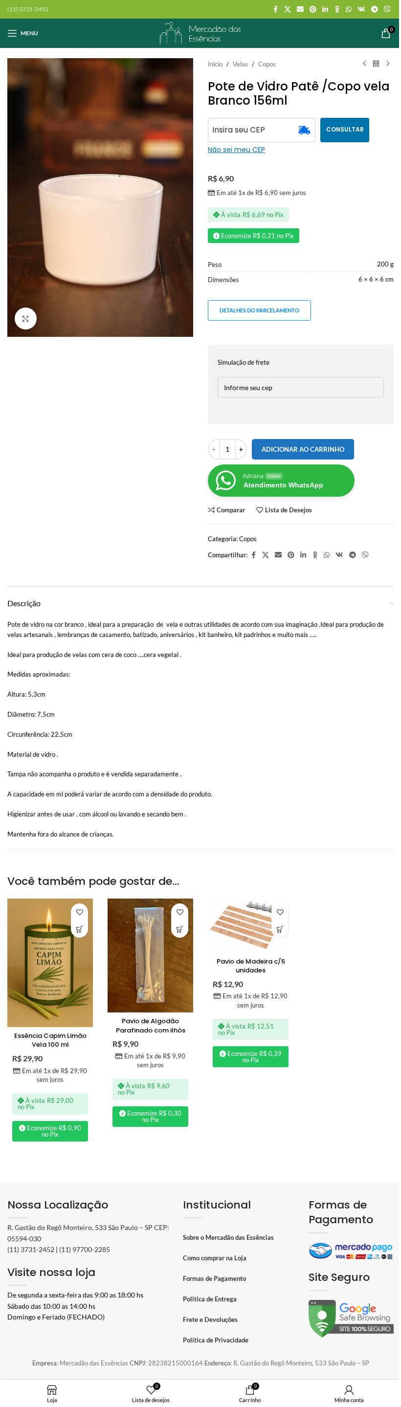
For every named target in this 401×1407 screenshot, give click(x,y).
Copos (267, 64)
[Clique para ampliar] (26, 319)
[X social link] (287, 9)
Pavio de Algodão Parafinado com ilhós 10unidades (150, 1029)
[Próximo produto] (388, 64)
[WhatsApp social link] (349, 9)
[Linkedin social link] (325, 9)
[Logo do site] (200, 32)
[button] (79, 929)
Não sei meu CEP (236, 149)
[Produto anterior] (364, 64)
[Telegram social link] (374, 9)
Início (215, 64)
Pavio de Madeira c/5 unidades (251, 966)
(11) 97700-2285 (84, 1249)
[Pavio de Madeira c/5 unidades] (250, 925)
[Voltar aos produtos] (376, 64)
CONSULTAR (345, 129)
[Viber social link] (387, 9)
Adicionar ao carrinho (303, 449)
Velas (240, 64)
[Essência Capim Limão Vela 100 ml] (50, 963)
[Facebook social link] (275, 9)
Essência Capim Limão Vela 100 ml (50, 1040)
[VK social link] (361, 9)
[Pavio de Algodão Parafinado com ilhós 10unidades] (150, 955)
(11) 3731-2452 (30, 1249)
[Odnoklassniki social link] (337, 9)
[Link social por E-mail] (300, 9)
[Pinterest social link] (313, 9)
